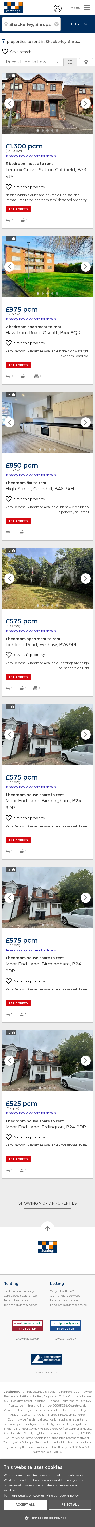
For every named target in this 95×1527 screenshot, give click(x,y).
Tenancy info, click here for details (31, 156)
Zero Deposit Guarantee (20, 1295)
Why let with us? (62, 1291)
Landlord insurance (64, 1300)
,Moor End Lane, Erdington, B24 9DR (47, 1104)
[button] (47, 1518)
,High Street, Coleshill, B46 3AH (47, 466)
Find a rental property (19, 1291)
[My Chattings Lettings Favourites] (58, 11)
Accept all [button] (25, 1504)
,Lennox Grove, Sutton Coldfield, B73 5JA (47, 150)
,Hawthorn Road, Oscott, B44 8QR (47, 310)
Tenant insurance (16, 1300)
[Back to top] (47, 1247)
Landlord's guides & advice (68, 1305)
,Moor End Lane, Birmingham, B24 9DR (47, 781)
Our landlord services (65, 1295)
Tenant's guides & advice (20, 1305)
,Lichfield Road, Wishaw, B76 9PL (47, 622)
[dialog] (47, 1493)
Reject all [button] (70, 1504)
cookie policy (69, 1495)
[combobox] (31, 24)
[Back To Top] (48, 1228)
